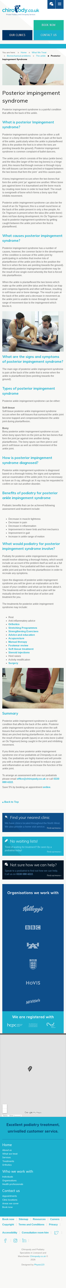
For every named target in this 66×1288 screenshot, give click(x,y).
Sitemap (23, 1219)
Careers (54, 1219)
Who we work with (17, 1171)
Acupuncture (16, 638)
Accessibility (9, 1232)
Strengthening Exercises (23, 631)
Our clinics (17, 35)
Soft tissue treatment (20, 649)
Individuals (7, 1176)
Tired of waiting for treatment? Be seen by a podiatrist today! (33, 846)
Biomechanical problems (19, 56)
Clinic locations (9, 1199)
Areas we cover (10, 1203)
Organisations (9, 1180)
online (46, 787)
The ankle (41, 56)
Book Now (49, 25)
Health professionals (12, 1184)
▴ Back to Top (10, 802)
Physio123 (39, 1264)
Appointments (9, 1196)
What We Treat (39, 52)
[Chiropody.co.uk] (20, 10)
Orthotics (14, 624)
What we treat (9, 1153)
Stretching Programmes (22, 628)
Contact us (49, 35)
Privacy (53, 1224)
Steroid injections (19, 652)
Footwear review (18, 645)
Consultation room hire (35, 1232)
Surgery (13, 663)
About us (7, 1150)
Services (6, 1157)
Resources (39, 1219)
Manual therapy (17, 642)
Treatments (8, 1161)
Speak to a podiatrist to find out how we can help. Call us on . (33, 869)
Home (24, 52)
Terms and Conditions (31, 1224)
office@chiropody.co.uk (31, 779)
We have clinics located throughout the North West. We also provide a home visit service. (33, 822)
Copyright (8, 1224)
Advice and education (21, 635)
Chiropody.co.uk (38, 1256)
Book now (7, 1207)
